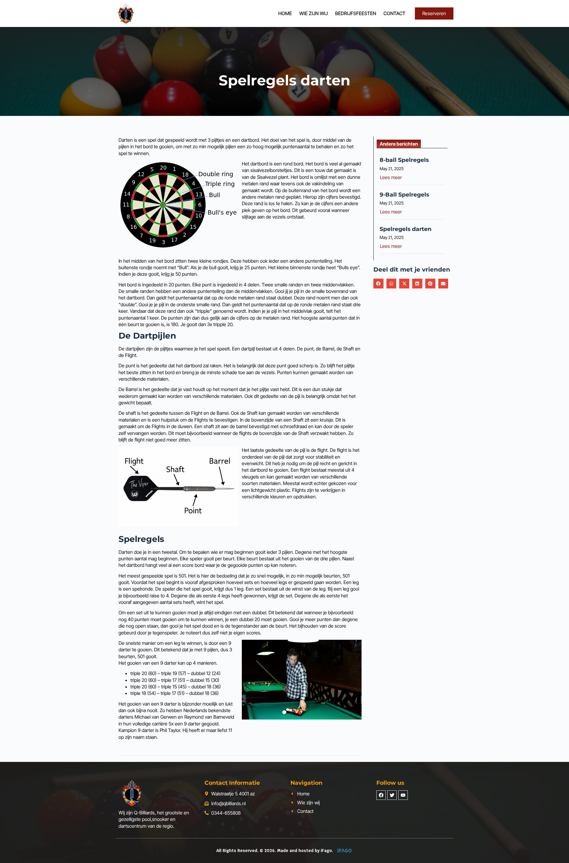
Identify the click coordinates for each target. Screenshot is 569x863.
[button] (378, 284)
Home (285, 13)
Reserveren (434, 13)
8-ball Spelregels (404, 159)
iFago (326, 850)
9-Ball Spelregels (404, 194)
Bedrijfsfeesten (355, 13)
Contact (394, 13)
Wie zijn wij (313, 13)
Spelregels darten (405, 228)
